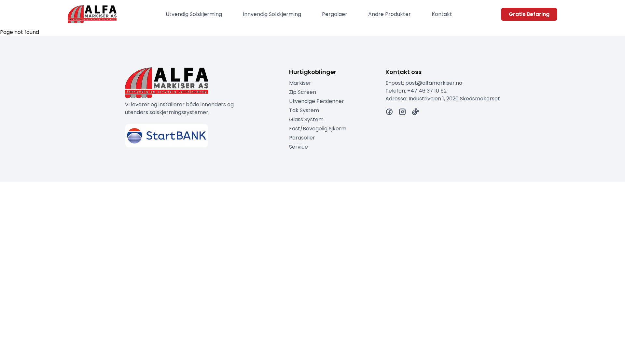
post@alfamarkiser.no (433, 83)
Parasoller (302, 137)
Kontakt (442, 14)
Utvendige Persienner (316, 101)
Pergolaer (334, 14)
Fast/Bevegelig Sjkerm (317, 128)
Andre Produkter (389, 14)
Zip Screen (302, 92)
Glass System (306, 119)
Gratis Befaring (529, 14)
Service (298, 147)
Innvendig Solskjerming (272, 14)
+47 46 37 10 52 (427, 91)
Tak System (304, 110)
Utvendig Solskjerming (194, 14)
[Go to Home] (92, 14)
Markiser (300, 83)
